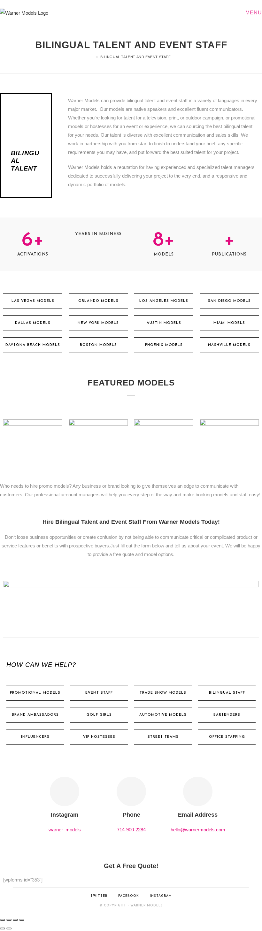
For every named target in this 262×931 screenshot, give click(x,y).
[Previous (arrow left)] (2, 928)
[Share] (15, 920)
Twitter (98, 896)
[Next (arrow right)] (9, 928)
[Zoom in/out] (2, 920)
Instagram (161, 896)
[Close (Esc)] (21, 920)
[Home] (92, 57)
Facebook (128, 896)
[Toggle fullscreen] (9, 920)
